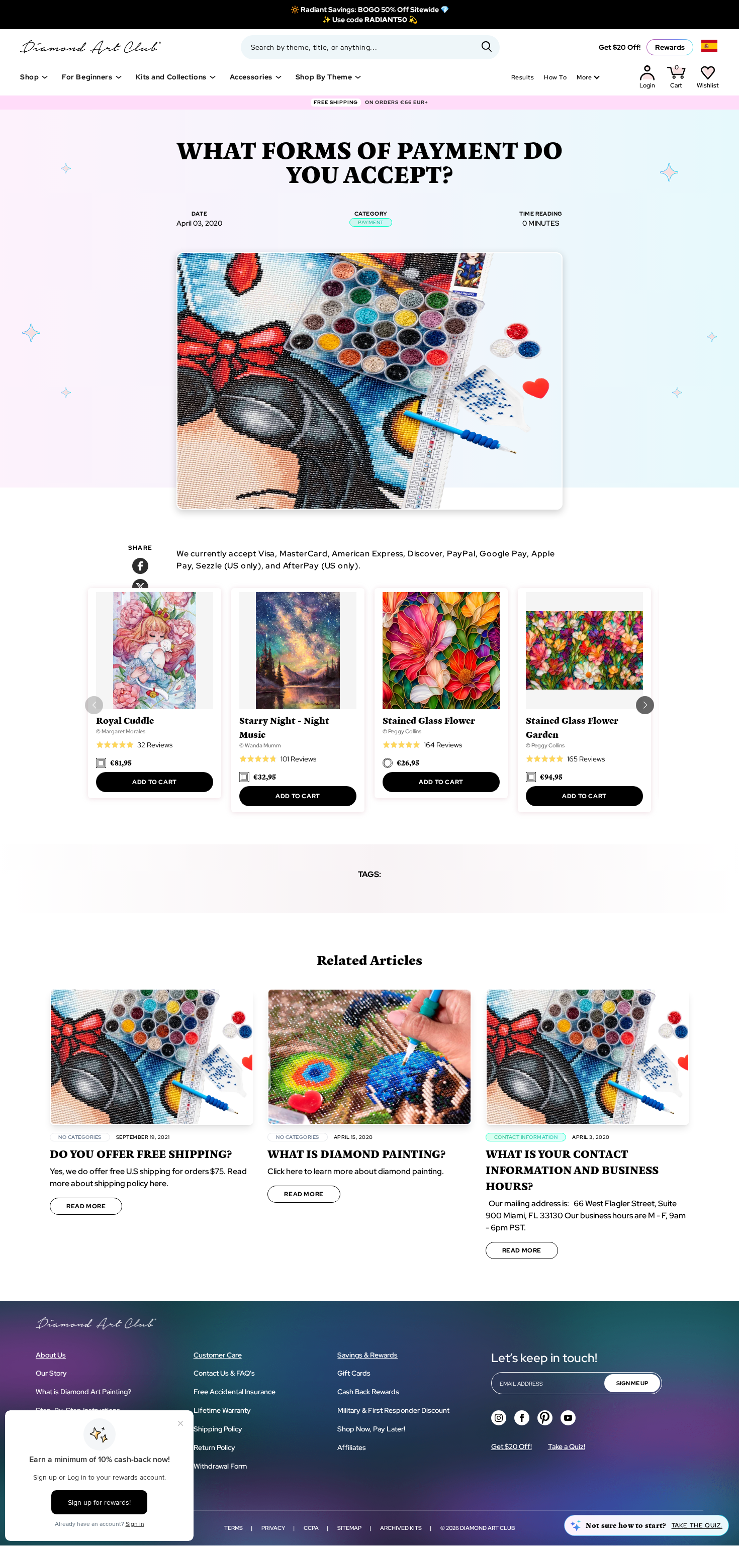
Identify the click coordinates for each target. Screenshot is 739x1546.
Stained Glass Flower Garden (572, 727)
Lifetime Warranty (222, 1410)
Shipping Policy (218, 1428)
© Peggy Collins (402, 731)
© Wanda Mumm (260, 745)
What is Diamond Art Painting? (83, 1391)
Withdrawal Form (220, 1466)
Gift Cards (354, 1373)
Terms (233, 1527)
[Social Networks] (498, 1417)
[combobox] (370, 47)
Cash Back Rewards (368, 1391)
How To (555, 77)
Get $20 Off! (619, 47)
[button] (645, 705)
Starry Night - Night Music (284, 727)
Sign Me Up (632, 1383)
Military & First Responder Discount (393, 1410)
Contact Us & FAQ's (224, 1373)
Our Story (51, 1373)
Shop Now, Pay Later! (371, 1428)
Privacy (273, 1527)
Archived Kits (401, 1527)
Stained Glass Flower (429, 720)
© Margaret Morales (120, 731)
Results (522, 77)
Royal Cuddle (125, 720)
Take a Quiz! (566, 1446)
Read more (86, 1206)
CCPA (311, 1527)
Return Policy (214, 1447)
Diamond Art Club (487, 1527)
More (584, 77)
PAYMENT (371, 222)
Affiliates (351, 1447)
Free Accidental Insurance (234, 1391)
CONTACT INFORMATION (526, 1137)
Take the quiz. (697, 1525)
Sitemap (349, 1527)
